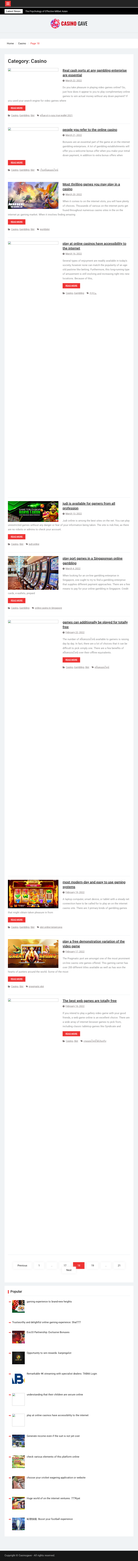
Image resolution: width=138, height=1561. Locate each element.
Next (69, 1270)
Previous (22, 1265)
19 (92, 1265)
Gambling (24, 115)
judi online (34, 544)
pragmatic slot (36, 986)
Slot (32, 115)
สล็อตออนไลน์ (102, 667)
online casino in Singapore (48, 608)
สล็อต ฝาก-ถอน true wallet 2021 (56, 115)
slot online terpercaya (51, 927)
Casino (14, 115)
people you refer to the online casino (90, 130)
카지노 (93, 293)
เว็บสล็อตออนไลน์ (49, 170)
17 (65, 1265)
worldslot (45, 229)
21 (119, 1265)
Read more (17, 108)
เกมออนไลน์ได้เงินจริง (94, 1041)
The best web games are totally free (90, 1001)
